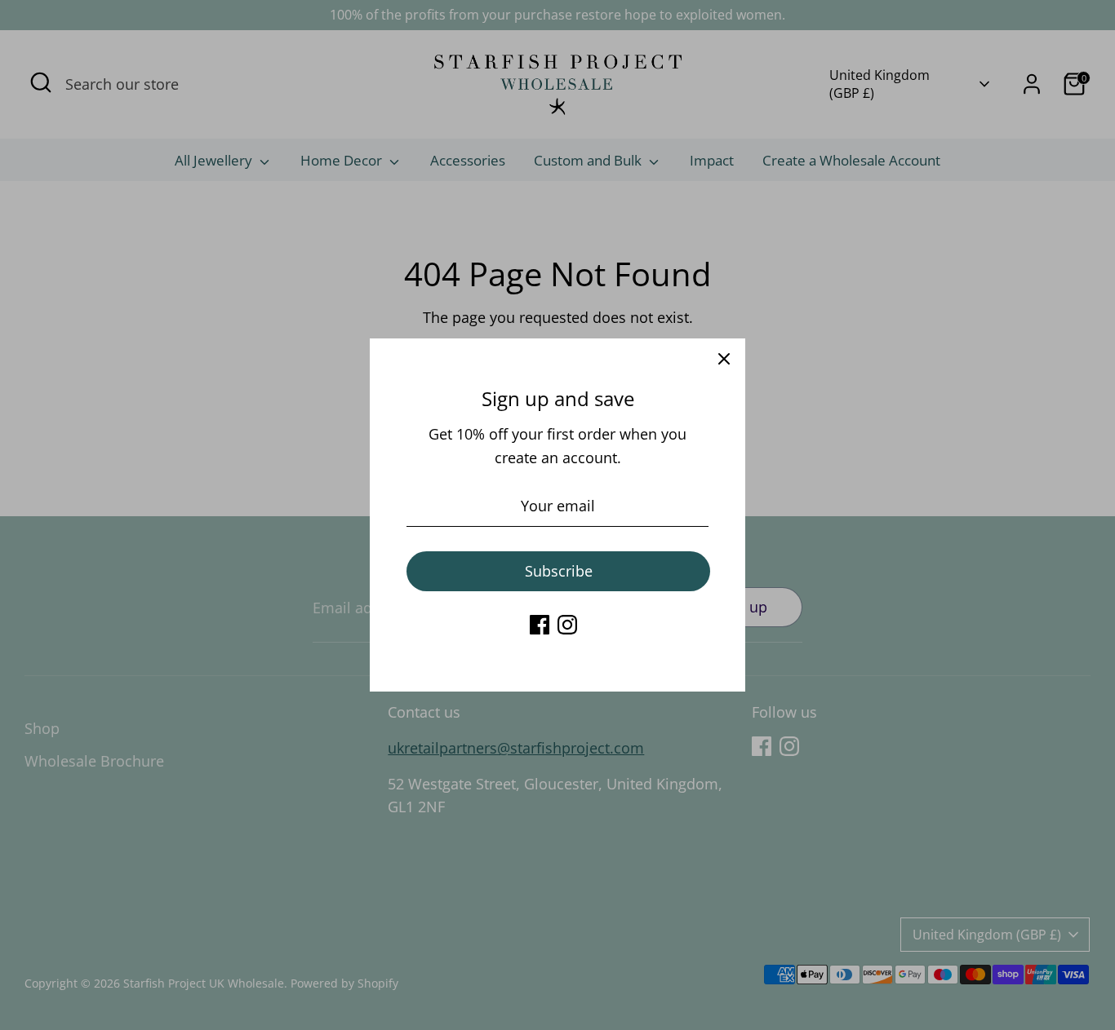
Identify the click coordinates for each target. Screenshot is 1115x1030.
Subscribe (559, 571)
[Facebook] (539, 624)
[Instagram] (567, 624)
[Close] (724, 360)
